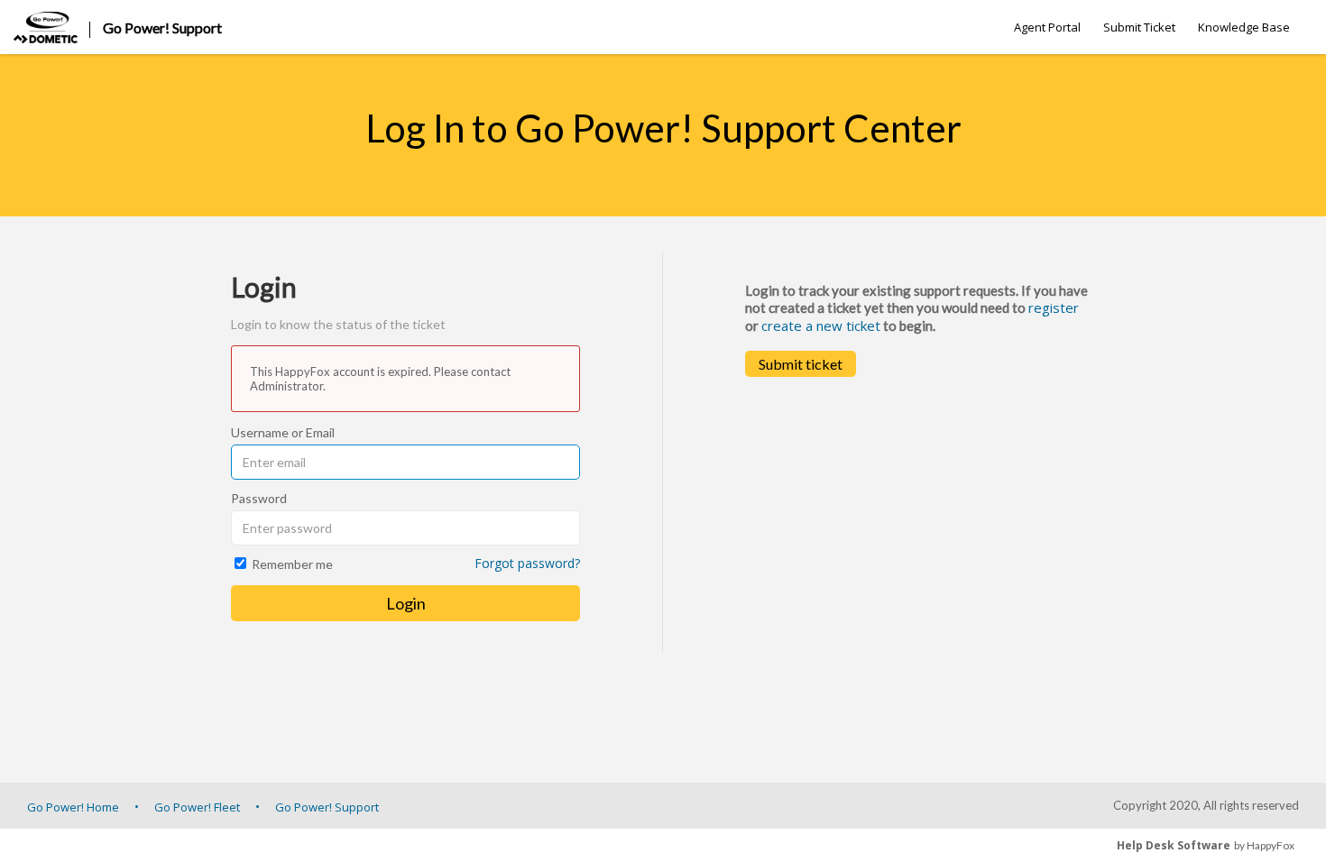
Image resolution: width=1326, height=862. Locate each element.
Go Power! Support (327, 807)
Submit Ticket (1139, 27)
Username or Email (283, 432)
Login (406, 603)
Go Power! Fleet (197, 807)
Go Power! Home (73, 807)
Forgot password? (527, 563)
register (1053, 307)
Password (259, 498)
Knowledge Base (1244, 27)
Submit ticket (801, 363)
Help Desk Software (1173, 845)
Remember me (292, 564)
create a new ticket (820, 325)
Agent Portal (1047, 27)
